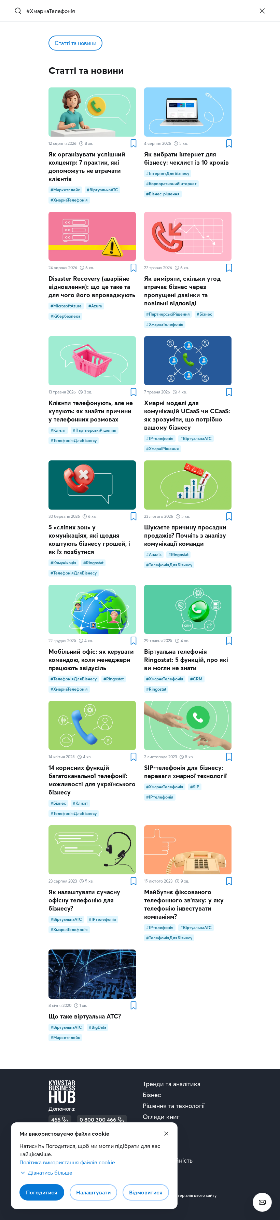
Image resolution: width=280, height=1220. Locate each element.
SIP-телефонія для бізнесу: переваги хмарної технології (185, 772)
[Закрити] (262, 11)
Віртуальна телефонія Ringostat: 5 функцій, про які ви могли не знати (186, 660)
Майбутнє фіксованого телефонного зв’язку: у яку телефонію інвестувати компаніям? (184, 904)
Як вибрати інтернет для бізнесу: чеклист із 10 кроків (186, 158)
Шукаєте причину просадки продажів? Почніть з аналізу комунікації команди (185, 535)
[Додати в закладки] (133, 143)
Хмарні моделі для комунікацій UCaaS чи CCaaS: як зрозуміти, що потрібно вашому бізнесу (187, 415)
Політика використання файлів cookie (67, 1162)
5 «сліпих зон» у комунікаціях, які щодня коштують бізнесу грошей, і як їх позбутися (89, 539)
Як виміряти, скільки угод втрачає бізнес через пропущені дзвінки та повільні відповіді (182, 291)
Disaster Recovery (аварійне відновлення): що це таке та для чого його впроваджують (91, 287)
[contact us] (262, 1202)
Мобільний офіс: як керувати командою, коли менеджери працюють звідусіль (91, 660)
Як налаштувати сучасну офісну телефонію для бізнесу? (84, 900)
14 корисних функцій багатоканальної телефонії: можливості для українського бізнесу (92, 780)
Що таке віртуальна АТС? (84, 1016)
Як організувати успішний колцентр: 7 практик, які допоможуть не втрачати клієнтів (86, 166)
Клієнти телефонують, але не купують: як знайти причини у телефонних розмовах (90, 411)
